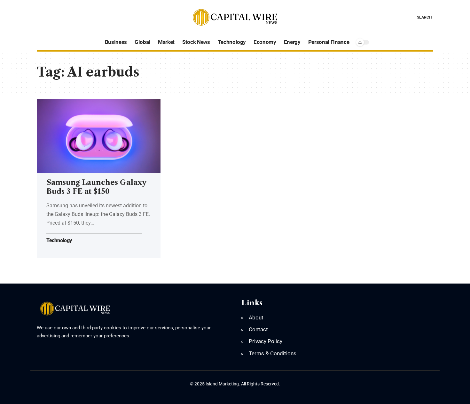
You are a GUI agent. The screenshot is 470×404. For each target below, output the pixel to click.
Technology (59, 240)
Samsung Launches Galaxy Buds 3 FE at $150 (96, 187)
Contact (258, 329)
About (256, 317)
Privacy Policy (265, 341)
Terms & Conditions (272, 353)
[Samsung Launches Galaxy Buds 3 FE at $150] (99, 136)
